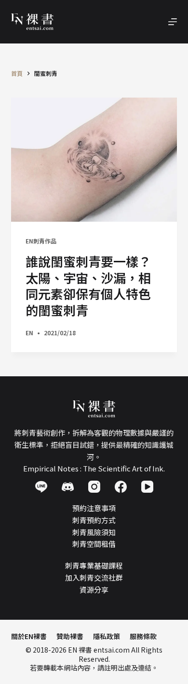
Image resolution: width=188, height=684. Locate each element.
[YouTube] (147, 487)
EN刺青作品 (41, 241)
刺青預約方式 (94, 520)
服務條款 (143, 636)
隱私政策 (106, 636)
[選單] (172, 21)
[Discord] (68, 487)
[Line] (41, 487)
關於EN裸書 (29, 636)
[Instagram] (94, 487)
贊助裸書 (69, 636)
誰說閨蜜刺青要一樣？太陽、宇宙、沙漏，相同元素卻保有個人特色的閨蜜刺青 (88, 285)
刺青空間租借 (94, 544)
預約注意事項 (94, 508)
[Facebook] (121, 487)
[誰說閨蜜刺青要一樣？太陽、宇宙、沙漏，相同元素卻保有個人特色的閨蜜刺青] (93, 160)
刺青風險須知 (94, 532)
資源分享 (94, 589)
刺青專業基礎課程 (94, 565)
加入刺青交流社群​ (94, 577)
